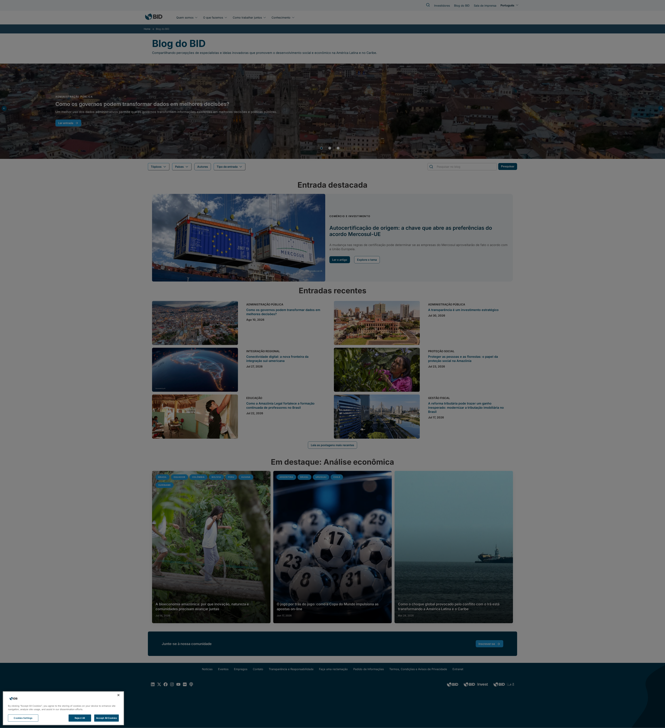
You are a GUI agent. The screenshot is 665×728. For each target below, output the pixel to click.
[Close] (118, 695)
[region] (63, 708)
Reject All (80, 718)
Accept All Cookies (106, 718)
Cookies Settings (23, 718)
